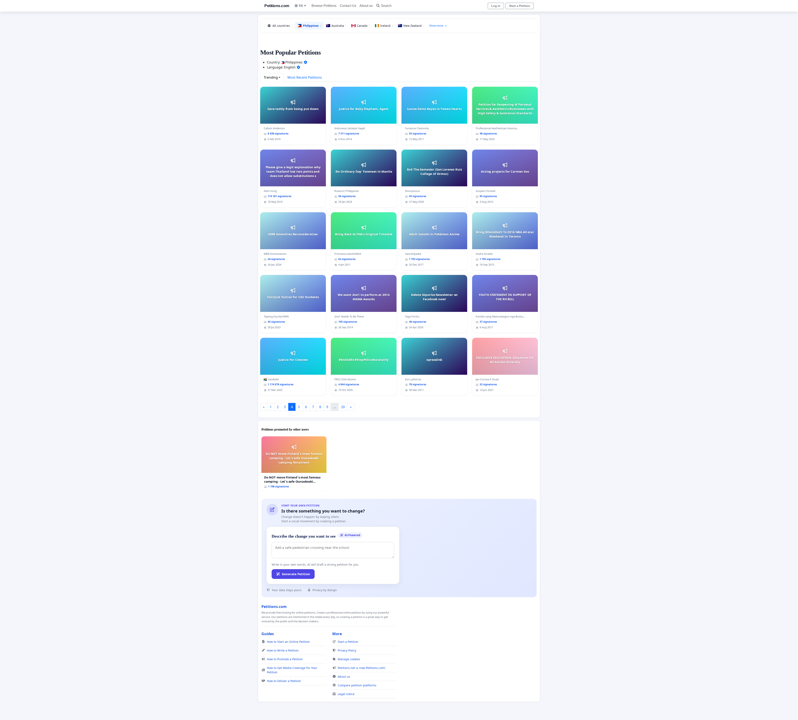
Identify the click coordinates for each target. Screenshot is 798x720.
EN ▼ (303, 5)
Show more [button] (436, 25)
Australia (338, 26)
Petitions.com (276, 6)
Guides (267, 633)
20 (343, 407)
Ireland (386, 26)
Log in (495, 5)
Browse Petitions (324, 5)
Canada (363, 26)
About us (366, 5)
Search (386, 5)
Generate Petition (296, 574)
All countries (282, 26)
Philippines (312, 26)
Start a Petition (519, 5)
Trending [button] (271, 77)
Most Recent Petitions (304, 77)
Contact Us (348, 5)
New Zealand (413, 26)
